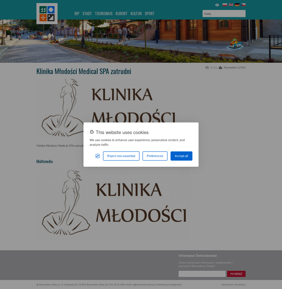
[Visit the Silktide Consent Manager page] (97, 156)
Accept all (181, 155)
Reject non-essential (121, 155)
